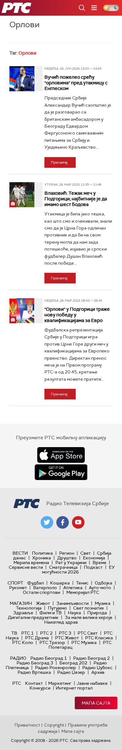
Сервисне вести (26, 567)
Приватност (27, 725)
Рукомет (18, 587)
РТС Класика (99, 638)
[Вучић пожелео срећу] (21, 78)
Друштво (67, 558)
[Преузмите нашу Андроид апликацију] (61, 472)
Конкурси (39, 688)
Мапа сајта (96, 703)
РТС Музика (84, 642)
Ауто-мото (100, 587)
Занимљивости (72, 603)
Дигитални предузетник (33, 617)
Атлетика (73, 587)
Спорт (15, 583)
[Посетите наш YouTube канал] (78, 522)
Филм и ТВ (50, 612)
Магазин (21, 603)
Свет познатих (88, 608)
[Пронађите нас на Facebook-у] (62, 522)
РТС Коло (22, 642)
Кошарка (60, 583)
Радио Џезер (71, 672)
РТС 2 (46, 633)
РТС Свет (88, 633)
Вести (20, 553)
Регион (66, 553)
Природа (97, 612)
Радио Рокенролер (55, 667)
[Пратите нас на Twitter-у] (47, 522)
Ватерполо (45, 587)
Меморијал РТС (82, 592)
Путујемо (57, 608)
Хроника (41, 558)
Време (99, 562)
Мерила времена (31, 562)
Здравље (23, 612)
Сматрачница (63, 567)
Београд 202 (73, 663)
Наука (74, 612)
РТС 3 (65, 633)
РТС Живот (67, 638)
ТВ (14, 633)
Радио (18, 658)
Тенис (82, 583)
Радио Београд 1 (48, 658)
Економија (94, 558)
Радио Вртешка (34, 672)
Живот (43, 603)
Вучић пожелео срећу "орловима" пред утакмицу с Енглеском (76, 83)
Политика (42, 553)
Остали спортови (41, 592)
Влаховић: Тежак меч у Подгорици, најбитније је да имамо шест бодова (75, 199)
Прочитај (59, 162)
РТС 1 (27, 633)
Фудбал (35, 583)
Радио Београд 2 (91, 658)
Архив (97, 672)
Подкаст (93, 567)
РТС (16, 683)
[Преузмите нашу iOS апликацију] (61, 455)
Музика (102, 603)
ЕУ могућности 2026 (78, 569)
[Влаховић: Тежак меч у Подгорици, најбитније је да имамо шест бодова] (21, 194)
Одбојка (103, 583)
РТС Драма (37, 638)
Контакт (34, 683)
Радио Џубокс (97, 667)
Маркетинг (59, 683)
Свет (85, 553)
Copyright (54, 725)
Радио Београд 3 (35, 663)
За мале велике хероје (88, 617)
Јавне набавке (92, 683)
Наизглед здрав (61, 622)
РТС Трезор (52, 642)
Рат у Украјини (70, 562)
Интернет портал (74, 688)
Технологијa (29, 608)
